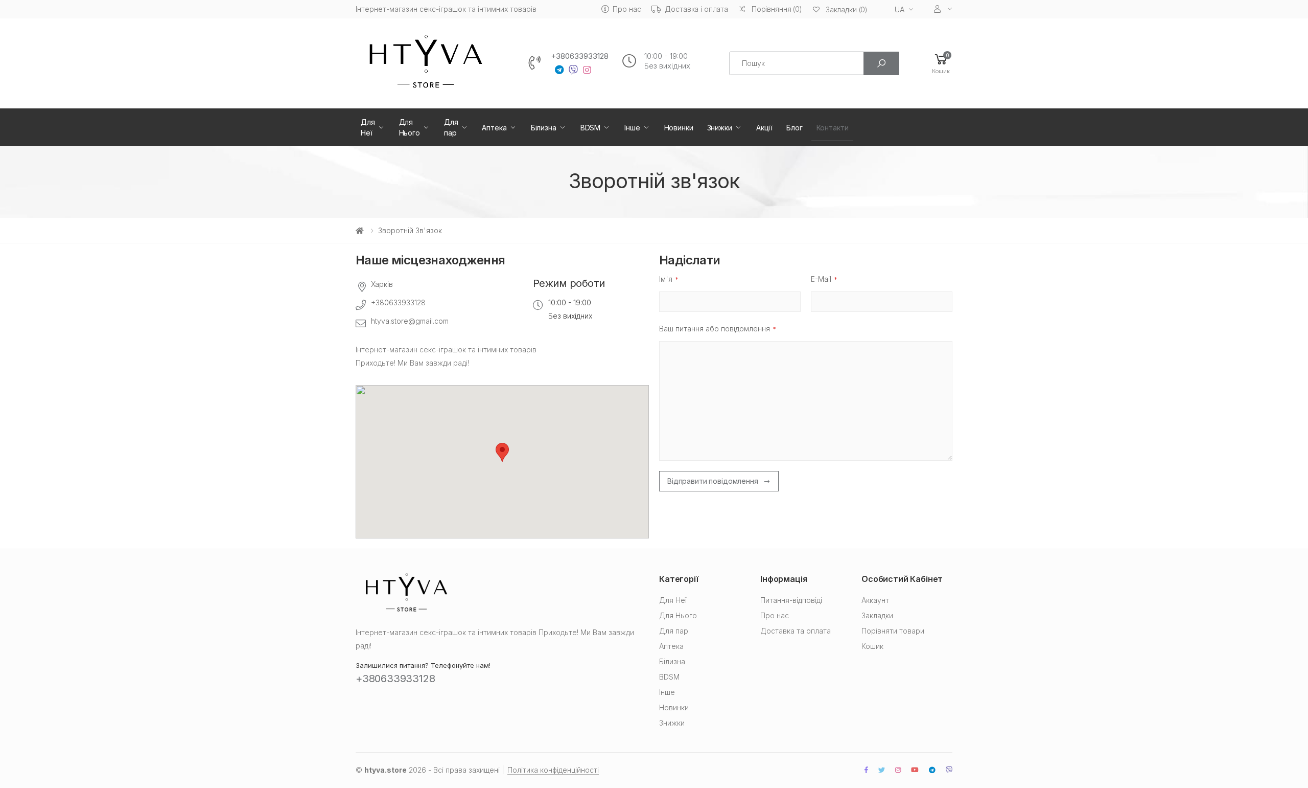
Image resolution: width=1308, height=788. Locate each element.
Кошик (872, 646)
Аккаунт (875, 600)
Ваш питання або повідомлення (714, 328)
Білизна (543, 127)
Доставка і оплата (696, 9)
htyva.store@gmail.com (410, 321)
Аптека (494, 127)
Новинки (678, 127)
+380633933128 (580, 56)
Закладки (877, 615)
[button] (941, 63)
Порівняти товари (892, 630)
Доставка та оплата (795, 630)
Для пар (451, 127)
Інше (632, 127)
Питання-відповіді (791, 600)
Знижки (719, 127)
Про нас (627, 9)
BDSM (590, 127)
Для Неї (368, 127)
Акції (764, 127)
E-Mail (821, 279)
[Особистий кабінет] (943, 9)
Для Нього (409, 127)
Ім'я (665, 279)
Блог (794, 127)
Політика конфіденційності (553, 770)
